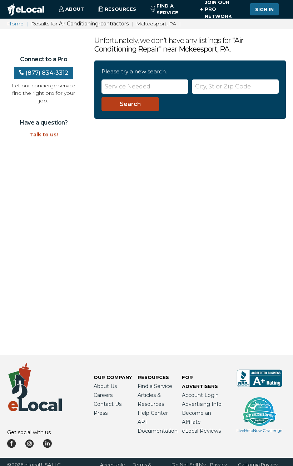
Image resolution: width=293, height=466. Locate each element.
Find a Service (167, 9)
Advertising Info (202, 404)
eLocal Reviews (201, 431)
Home (15, 23)
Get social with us (29, 432)
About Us (105, 386)
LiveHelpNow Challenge (259, 430)
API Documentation (158, 426)
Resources (153, 377)
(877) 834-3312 (46, 72)
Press (101, 413)
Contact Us (107, 404)
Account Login (200, 395)
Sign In (264, 9)
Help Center (153, 413)
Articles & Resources (151, 399)
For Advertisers (200, 381)
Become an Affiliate (196, 417)
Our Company (113, 377)
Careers (103, 395)
